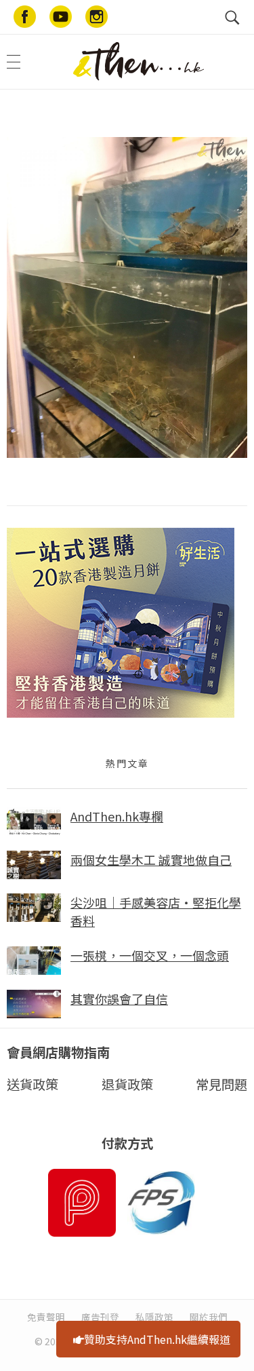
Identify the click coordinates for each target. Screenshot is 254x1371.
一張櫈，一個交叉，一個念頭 (149, 955)
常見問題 (221, 1084)
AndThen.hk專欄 (116, 816)
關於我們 (209, 1317)
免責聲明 (46, 1317)
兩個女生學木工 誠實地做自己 (151, 859)
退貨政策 (127, 1084)
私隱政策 (154, 1317)
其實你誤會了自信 (119, 998)
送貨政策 (32, 1084)
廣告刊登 (100, 1317)
